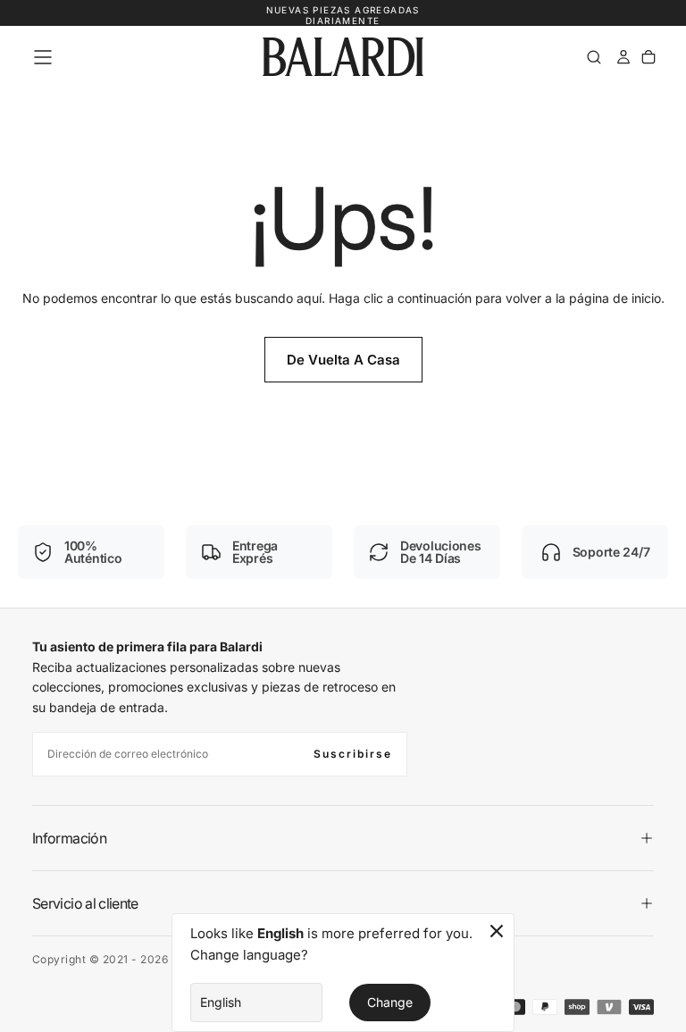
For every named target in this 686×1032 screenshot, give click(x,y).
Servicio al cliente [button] (85, 903)
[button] (43, 57)
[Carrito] (648, 57)
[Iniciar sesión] (623, 57)
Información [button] (69, 838)
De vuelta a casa (343, 359)
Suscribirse (353, 753)
